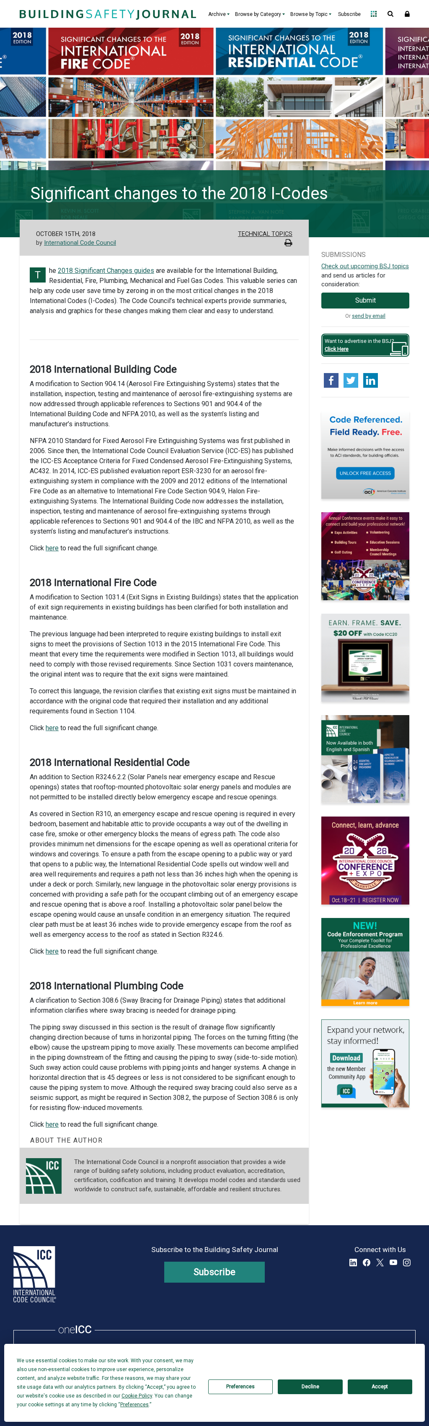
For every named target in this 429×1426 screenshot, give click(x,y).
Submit (365, 300)
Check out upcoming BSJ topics (365, 266)
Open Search (390, 14)
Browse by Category (258, 14)
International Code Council (80, 242)
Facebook (367, 1262)
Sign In (407, 14)
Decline (310, 1387)
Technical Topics (265, 234)
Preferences (240, 1387)
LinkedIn (353, 1262)
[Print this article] (288, 243)
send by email (368, 316)
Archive (217, 14)
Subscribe (349, 14)
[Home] (106, 14)
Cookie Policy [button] (136, 1396)
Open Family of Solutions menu (373, 14)
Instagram (407, 1262)
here (52, 548)
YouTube (393, 1262)
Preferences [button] (134, 1405)
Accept (380, 1387)
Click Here (337, 349)
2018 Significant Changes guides (106, 271)
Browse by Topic (309, 14)
